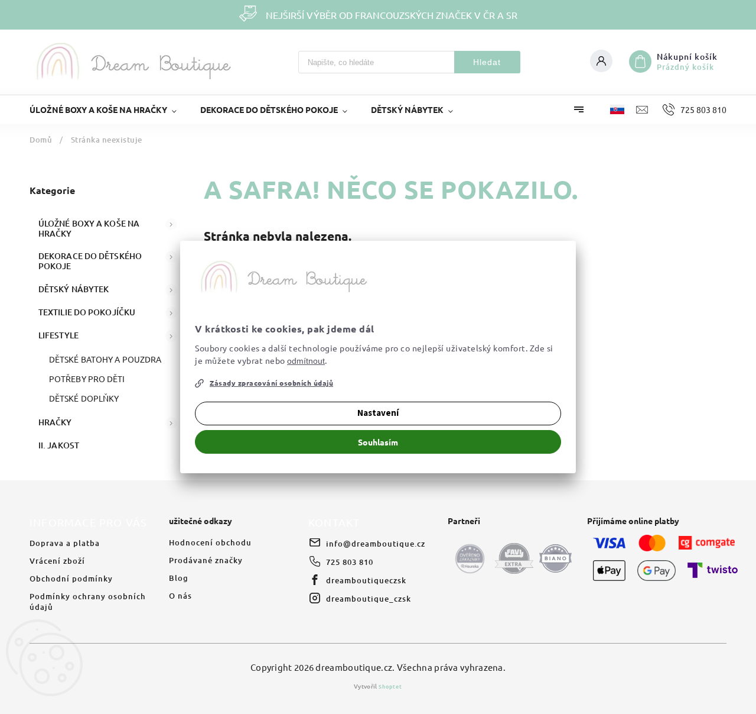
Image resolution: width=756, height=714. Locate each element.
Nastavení (378, 413)
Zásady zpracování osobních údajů (271, 382)
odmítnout (306, 361)
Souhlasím (378, 442)
